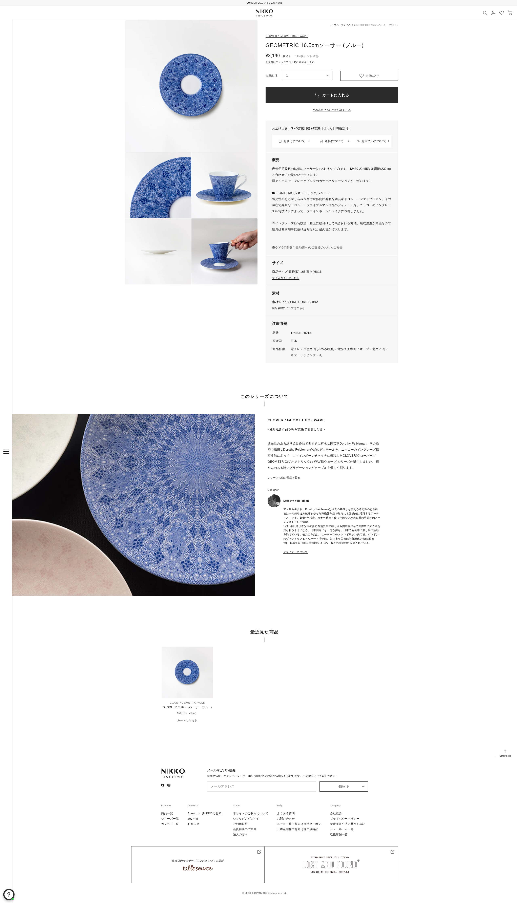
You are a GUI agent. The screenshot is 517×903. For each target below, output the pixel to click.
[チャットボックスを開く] (9, 894)
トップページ (336, 25)
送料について (334, 141)
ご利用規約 (240, 823)
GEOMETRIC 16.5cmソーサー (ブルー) (187, 707)
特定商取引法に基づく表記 (347, 823)
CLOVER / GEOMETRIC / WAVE (287, 36)
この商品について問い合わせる (332, 110)
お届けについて (294, 141)
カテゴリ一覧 (170, 823)
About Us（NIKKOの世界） (206, 813)
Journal (193, 818)
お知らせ (193, 823)
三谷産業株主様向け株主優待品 (297, 829)
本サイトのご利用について (250, 813)
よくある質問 (286, 813)
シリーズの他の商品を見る (284, 477)
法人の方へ (240, 834)
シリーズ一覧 (170, 818)
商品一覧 (167, 813)
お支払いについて (373, 141)
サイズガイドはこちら (285, 277)
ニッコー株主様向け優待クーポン (299, 823)
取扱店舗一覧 (339, 834)
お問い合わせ (286, 818)
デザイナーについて (295, 552)
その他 (349, 25)
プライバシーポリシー (344, 818)
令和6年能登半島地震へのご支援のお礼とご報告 (309, 247)
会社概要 (336, 813)
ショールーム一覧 (341, 829)
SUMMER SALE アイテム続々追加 (265, 3)
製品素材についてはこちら (288, 308)
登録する (343, 786)
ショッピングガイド (246, 818)
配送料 (269, 62)
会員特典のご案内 (244, 829)
